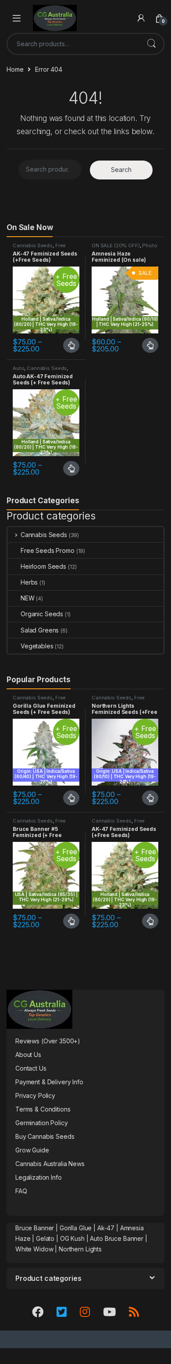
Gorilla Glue (76, 1228)
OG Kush (72, 1238)
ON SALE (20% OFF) (116, 245)
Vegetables (37, 646)
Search (151, 44)
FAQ (21, 1191)
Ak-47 (105, 1228)
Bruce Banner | (37, 1228)
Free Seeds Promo (39, 248)
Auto (18, 368)
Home (15, 69)
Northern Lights (80, 1249)
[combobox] (73, 44)
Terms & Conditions (42, 1109)
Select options (68, 345)
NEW (28, 598)
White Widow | (37, 1249)
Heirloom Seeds (43, 566)
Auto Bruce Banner (116, 1238)
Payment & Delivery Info (49, 1082)
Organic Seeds (42, 614)
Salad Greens (40, 630)
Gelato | (47, 1238)
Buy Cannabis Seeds (44, 1136)
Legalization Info (38, 1177)
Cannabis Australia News (50, 1163)
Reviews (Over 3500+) (47, 1041)
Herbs (29, 582)
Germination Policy (41, 1122)
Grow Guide (32, 1150)
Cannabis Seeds (33, 245)
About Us (28, 1054)
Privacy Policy (35, 1095)
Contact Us (30, 1068)
